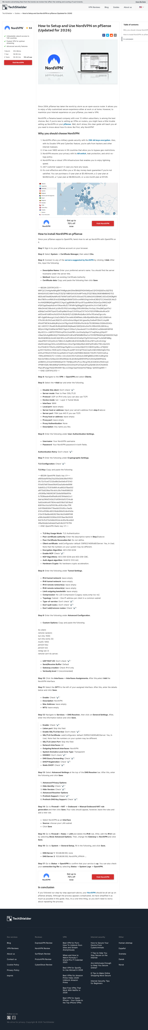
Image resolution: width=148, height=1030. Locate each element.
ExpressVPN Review (43, 943)
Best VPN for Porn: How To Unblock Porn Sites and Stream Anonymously (72, 946)
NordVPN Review (42, 948)
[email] (115, 35)
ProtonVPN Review (43, 959)
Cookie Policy (13, 965)
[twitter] (107, 35)
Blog (107, 7)
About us (128, 7)
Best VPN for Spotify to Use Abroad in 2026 (73, 969)
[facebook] (103, 35)
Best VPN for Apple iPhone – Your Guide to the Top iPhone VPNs (73, 1000)
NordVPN (91, 892)
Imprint (10, 975)
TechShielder (7, 13)
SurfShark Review (42, 954)
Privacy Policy (13, 970)
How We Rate (141, 2)
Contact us (12, 959)
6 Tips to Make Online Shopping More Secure (101, 974)
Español (122, 948)
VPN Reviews (94, 7)
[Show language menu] (141, 7)
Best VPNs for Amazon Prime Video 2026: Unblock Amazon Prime (73, 979)
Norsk (121, 965)
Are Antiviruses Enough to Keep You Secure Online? (101, 965)
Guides (116, 7)
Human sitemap (125, 943)
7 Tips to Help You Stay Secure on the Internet (99, 955)
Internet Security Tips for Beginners (100, 982)
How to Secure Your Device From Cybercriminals (99, 945)
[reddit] (111, 35)
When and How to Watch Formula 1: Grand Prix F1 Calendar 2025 (73, 958)
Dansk (121, 959)
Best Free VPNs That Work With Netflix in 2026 (72, 990)
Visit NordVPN (18, 62)
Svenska (122, 954)
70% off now (28, 57)
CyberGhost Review (43, 965)
